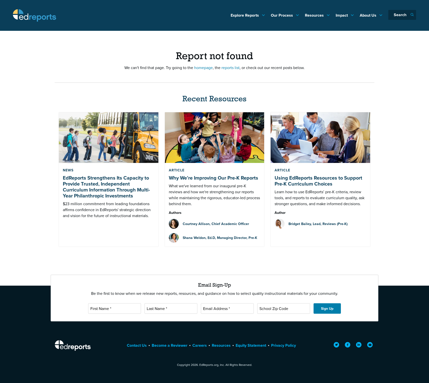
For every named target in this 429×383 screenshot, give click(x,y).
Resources (315, 15)
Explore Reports (245, 15)
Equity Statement (251, 345)
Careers (199, 345)
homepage (203, 67)
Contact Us (137, 345)
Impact (342, 15)
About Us (368, 15)
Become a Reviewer (169, 345)
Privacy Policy (283, 345)
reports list (230, 67)
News (68, 170)
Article (176, 170)
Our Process (282, 15)
